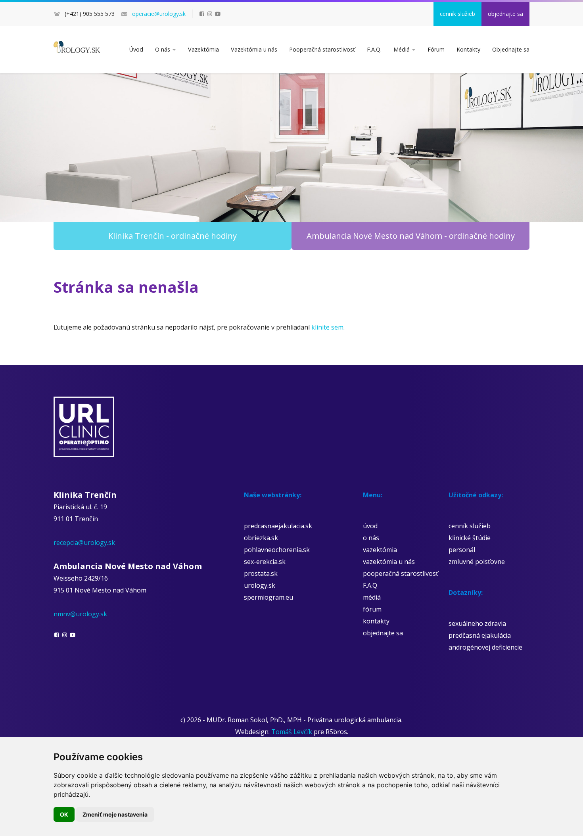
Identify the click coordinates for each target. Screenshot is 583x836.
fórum (372, 609)
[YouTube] (218, 14)
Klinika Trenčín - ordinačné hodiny (172, 235)
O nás (162, 49)
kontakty (376, 621)
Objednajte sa (510, 49)
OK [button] (64, 814)
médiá (372, 597)
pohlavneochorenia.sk (277, 549)
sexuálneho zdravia (477, 623)
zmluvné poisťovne (477, 561)
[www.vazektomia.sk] (77, 47)
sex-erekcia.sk (265, 561)
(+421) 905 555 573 (90, 13)
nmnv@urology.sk (80, 614)
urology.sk (259, 585)
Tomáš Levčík (291, 731)
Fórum (436, 49)
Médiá (401, 49)
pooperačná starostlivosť (400, 573)
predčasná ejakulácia (480, 635)
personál (462, 549)
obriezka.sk (261, 537)
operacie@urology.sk (159, 13)
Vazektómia (203, 49)
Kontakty (468, 49)
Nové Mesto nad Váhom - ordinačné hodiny (411, 235)
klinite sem (327, 327)
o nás (371, 537)
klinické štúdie (470, 537)
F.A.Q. (374, 49)
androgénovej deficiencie (485, 647)
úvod (370, 526)
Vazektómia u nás (254, 49)
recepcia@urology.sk (84, 542)
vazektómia (380, 549)
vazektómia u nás (389, 561)
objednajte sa (505, 13)
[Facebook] (202, 14)
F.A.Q (370, 585)
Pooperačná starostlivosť (322, 49)
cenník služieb (457, 13)
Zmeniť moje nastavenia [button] (115, 814)
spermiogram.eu (268, 597)
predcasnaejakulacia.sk (278, 526)
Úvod (136, 49)
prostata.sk (261, 573)
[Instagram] (210, 14)
